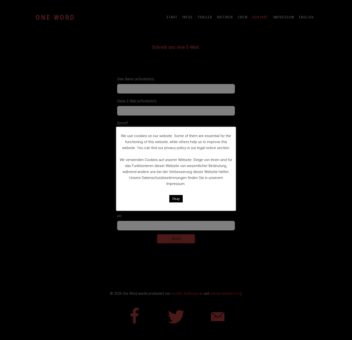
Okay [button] (176, 198)
